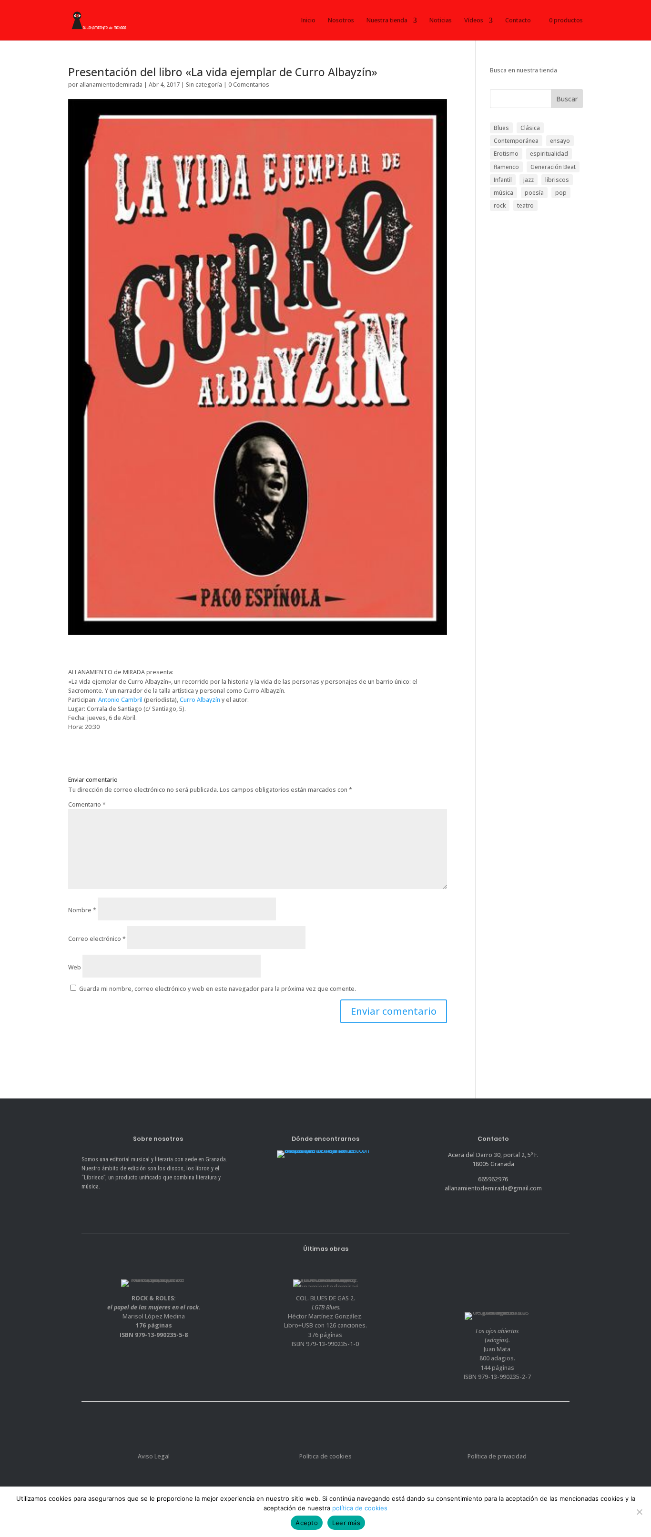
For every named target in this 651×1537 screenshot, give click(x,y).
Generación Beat (553, 167)
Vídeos (473, 20)
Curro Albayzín (200, 700)
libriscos (557, 180)
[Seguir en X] (107, 1206)
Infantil (503, 180)
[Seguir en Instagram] (125, 1206)
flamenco (506, 167)
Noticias (440, 20)
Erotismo (506, 154)
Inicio (308, 20)
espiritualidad (549, 154)
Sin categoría (204, 84)
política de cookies (359, 1508)
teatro (525, 205)
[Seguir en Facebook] (88, 1206)
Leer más (346, 1523)
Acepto (306, 1523)
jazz (528, 180)
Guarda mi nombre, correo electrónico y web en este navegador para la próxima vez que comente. (217, 989)
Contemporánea (516, 141)
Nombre (82, 910)
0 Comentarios (248, 84)
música (503, 193)
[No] (639, 1512)
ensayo (560, 141)
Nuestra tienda (386, 20)
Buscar (567, 98)
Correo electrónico (97, 939)
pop (561, 193)
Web (74, 967)
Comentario (87, 804)
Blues (501, 128)
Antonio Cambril (120, 700)
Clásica (530, 128)
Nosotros (341, 20)
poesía (534, 193)
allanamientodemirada (111, 84)
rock (500, 205)
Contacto (518, 20)
